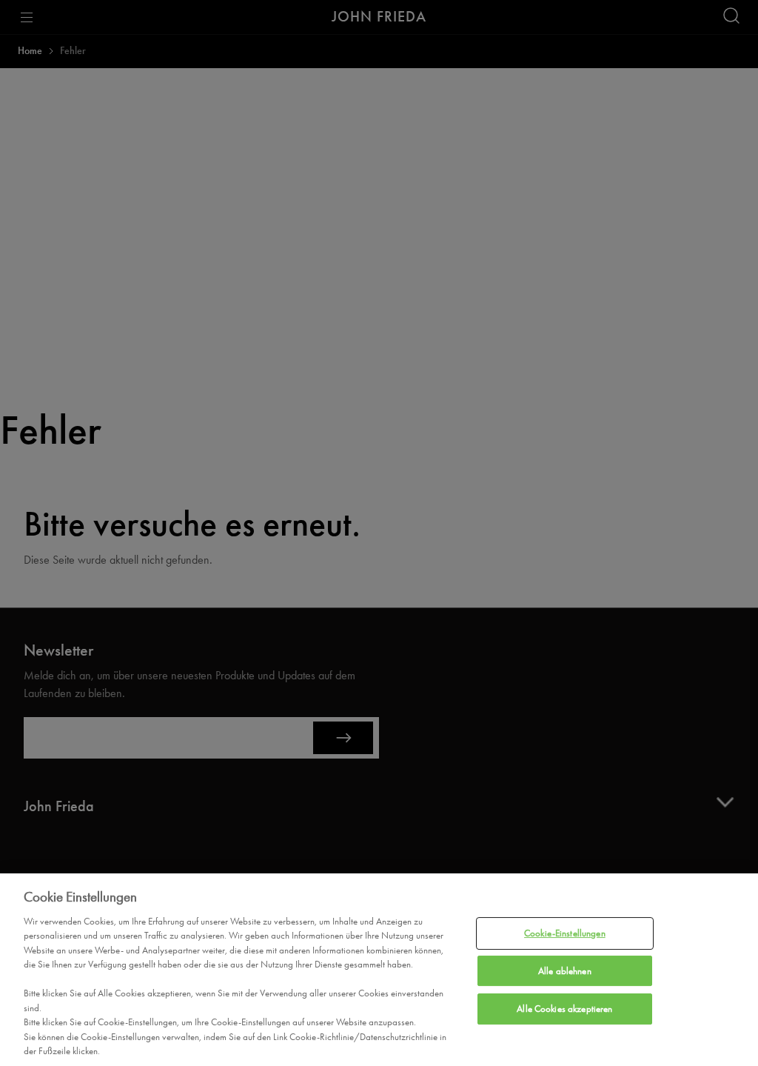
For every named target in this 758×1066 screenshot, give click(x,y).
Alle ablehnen (564, 970)
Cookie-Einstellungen (565, 933)
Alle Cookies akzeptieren (564, 1008)
